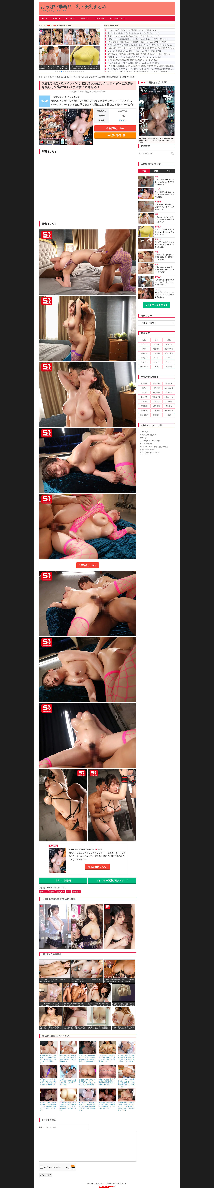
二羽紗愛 (169, 401)
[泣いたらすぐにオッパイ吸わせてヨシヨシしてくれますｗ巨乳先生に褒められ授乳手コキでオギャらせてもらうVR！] (126, 1077)
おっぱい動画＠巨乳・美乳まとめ (74, 6)
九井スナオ (169, 388)
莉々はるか (169, 410)
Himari (144, 392)
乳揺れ (52, 892)
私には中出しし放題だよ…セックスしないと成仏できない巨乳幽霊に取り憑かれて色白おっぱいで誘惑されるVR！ (87, 1106)
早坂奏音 (169, 406)
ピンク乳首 (169, 353)
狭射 (144, 349)
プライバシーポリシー (119, 18)
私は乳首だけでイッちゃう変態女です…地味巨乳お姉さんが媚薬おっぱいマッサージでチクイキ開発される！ (48, 1059)
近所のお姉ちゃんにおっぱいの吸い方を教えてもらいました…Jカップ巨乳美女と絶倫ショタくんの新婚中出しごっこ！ (126, 1106)
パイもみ (156, 344)
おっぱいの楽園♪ (146, 444)
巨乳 (68, 892)
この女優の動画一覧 (115, 135)
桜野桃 (144, 388)
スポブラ (144, 358)
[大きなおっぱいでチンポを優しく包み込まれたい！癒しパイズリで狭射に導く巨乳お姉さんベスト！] (107, 1054)
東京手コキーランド (147, 450)
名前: (41, 1127)
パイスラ (169, 358)
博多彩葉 (156, 388)
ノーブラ (156, 358)
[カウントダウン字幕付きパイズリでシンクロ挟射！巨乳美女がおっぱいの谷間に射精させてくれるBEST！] (88, 1054)
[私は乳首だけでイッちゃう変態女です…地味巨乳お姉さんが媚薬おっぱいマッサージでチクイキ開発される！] (49, 1054)
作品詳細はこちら (115, 128)
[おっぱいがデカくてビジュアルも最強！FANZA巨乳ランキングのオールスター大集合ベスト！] (68, 1077)
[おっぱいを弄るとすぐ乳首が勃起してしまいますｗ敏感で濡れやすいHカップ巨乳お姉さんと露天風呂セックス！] (68, 1101)
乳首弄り (156, 349)
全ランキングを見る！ (156, 305)
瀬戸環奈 (156, 406)
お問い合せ (101, 18)
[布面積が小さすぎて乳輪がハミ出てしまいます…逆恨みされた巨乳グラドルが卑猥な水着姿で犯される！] (49, 1077)
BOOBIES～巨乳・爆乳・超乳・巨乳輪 (154, 447)
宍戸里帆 (169, 384)
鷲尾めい (122, 120)
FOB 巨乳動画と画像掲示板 (150, 441)
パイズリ (144, 344)
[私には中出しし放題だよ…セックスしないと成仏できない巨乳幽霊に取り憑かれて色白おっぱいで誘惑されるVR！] (88, 1101)
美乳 (156, 340)
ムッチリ (144, 362)
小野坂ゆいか (169, 397)
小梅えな (169, 392)
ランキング (71, 18)
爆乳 (169, 340)
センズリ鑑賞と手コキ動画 (149, 453)
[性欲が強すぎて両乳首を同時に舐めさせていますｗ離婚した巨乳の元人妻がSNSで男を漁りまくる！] (107, 1101)
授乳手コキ (169, 349)
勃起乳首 (60, 892)
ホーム (45, 18)
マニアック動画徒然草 (148, 435)
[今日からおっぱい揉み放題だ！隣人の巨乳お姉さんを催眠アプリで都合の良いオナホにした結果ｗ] (107, 1077)
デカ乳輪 (156, 353)
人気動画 (58, 18)
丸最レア (156, 401)
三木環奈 (156, 410)
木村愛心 (144, 406)
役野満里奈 (144, 415)
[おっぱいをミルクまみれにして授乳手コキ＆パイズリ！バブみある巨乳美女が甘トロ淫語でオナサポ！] (88, 1077)
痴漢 (156, 367)
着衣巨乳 (144, 353)
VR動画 (169, 367)
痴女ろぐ (143, 438)
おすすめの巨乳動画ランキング (112, 880)
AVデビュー (144, 367)
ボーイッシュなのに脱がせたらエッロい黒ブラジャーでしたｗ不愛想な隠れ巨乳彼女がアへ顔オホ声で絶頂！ (48, 1106)
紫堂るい (156, 415)
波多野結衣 (156, 392)
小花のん (144, 401)
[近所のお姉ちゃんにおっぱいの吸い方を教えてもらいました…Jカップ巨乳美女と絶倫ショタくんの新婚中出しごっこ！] (126, 1101)
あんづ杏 (144, 397)
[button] (55, 71)
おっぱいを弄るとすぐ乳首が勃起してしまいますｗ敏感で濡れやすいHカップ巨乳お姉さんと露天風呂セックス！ (68, 1106)
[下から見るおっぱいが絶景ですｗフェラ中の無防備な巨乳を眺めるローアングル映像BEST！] (68, 1054)
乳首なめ (169, 344)
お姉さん (43, 892)
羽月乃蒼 (144, 384)
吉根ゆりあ (156, 397)
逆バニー (169, 362)
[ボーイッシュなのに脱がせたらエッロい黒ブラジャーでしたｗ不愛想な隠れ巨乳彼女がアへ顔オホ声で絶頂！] (49, 1101)
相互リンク (86, 18)
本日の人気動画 (63, 880)
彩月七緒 (156, 384)
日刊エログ (144, 432)
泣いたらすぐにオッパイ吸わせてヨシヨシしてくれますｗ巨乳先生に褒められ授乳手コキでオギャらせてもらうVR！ (126, 1082)
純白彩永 (144, 410)
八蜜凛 (169, 415)
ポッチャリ (156, 362)
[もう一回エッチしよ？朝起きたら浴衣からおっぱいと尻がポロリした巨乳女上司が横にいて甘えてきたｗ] (126, 1054)
